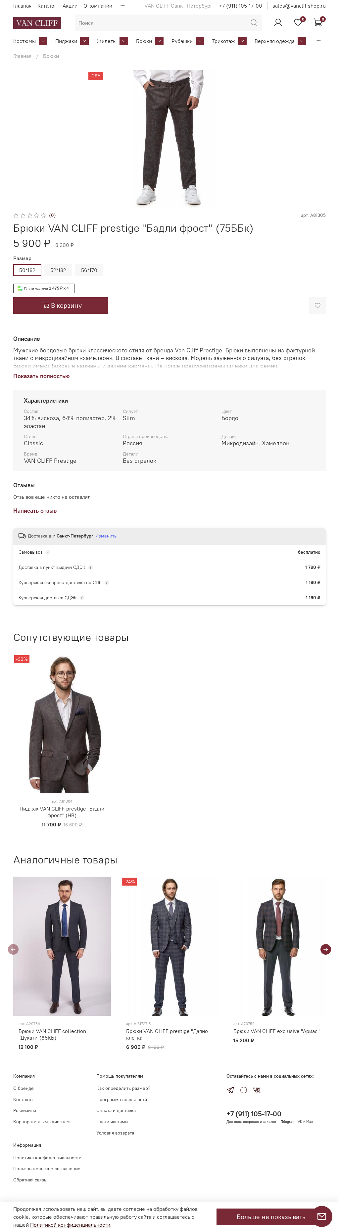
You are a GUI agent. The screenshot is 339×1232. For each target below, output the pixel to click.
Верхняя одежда (275, 41)
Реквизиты (24, 1110)
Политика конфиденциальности (47, 1158)
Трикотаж (223, 41)
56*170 (89, 270)
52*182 (58, 270)
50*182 (27, 270)
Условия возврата (115, 1133)
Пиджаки (66, 41)
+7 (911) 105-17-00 (240, 5)
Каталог (47, 5)
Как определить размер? (123, 1088)
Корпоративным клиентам (41, 1122)
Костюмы (24, 41)
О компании (97, 5)
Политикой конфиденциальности (70, 1224)
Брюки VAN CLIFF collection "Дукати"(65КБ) (52, 1034)
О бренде (23, 1088)
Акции (70, 5)
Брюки (144, 41)
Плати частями (112, 1122)
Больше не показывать (271, 1216)
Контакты (23, 1099)
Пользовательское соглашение (46, 1169)
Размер (22, 258)
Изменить (106, 536)
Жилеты (107, 41)
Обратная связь (29, 1180)
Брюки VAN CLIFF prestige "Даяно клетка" (167, 1034)
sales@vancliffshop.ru (299, 5)
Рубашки (182, 41)
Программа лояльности (121, 1099)
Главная (22, 5)
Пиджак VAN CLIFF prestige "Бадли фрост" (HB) (62, 811)
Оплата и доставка (116, 1110)
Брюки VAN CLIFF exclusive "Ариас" (276, 1031)
